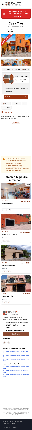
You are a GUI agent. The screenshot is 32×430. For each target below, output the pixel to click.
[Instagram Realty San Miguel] (8, 342)
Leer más (16, 122)
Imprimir (27, 69)
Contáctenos (16, 334)
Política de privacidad (10, 427)
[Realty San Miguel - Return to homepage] (13, 4)
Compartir (17, 69)
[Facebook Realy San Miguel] (4, 342)
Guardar (8, 69)
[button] (2, 4)
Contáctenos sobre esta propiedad (16, 97)
